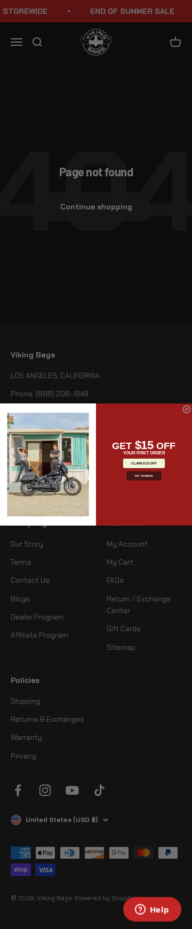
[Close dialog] (186, 409)
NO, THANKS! (144, 475)
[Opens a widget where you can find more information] (152, 910)
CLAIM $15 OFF (144, 463)
